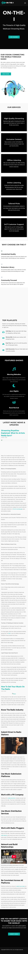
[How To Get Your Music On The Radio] (14, 693)
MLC (9, 633)
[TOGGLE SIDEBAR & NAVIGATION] (25, 3)
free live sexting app (17, 509)
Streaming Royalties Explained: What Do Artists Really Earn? (13, 433)
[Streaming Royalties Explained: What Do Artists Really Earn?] (14, 452)
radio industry (4, 835)
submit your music (20, 886)
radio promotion (11, 798)
